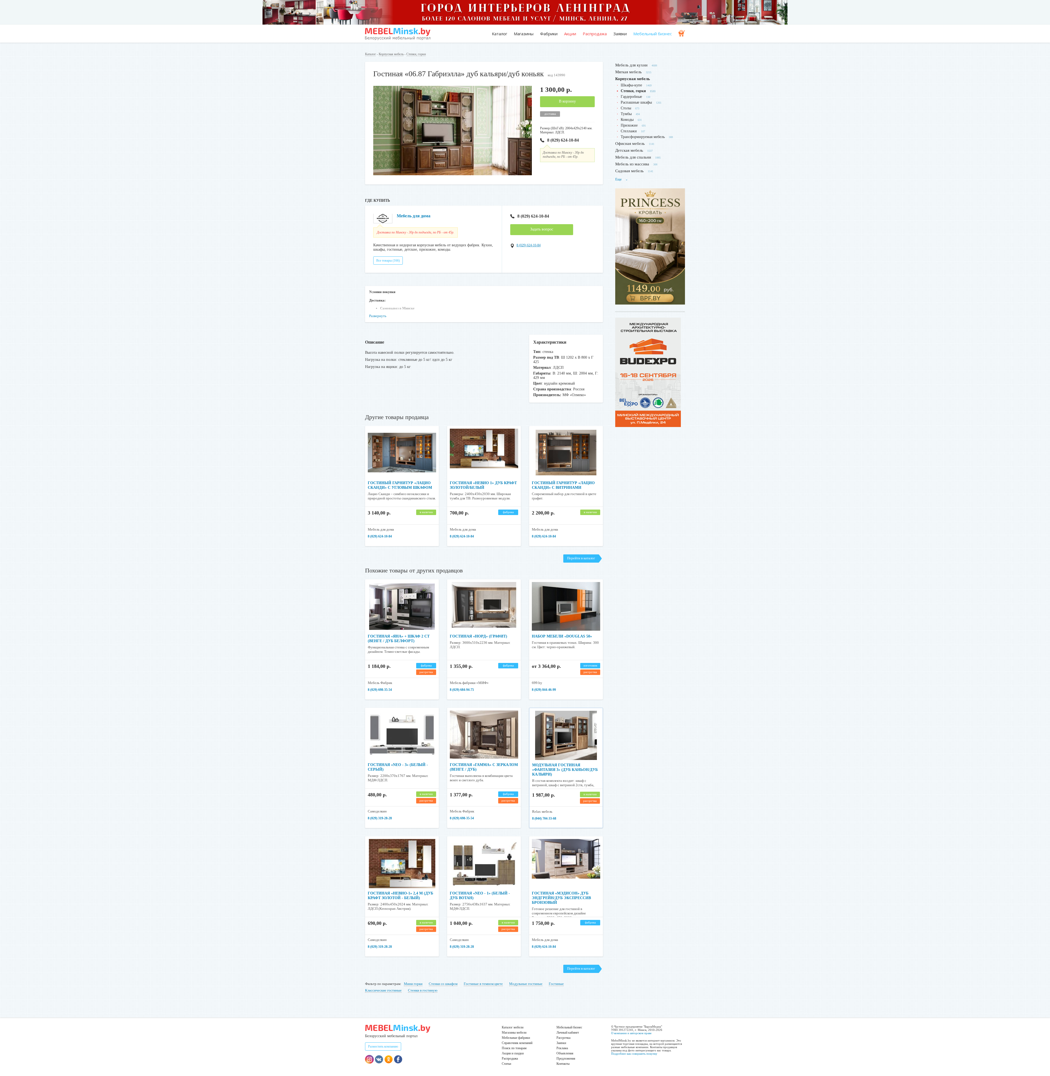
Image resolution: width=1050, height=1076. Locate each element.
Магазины (523, 33)
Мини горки (413, 984)
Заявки (620, 33)
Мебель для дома (413, 216)
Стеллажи (629, 131)
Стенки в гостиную (423, 990)
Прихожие (629, 125)
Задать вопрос (541, 229)
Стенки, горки (416, 54)
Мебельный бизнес (652, 33)
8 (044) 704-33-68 (544, 818)
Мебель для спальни (633, 157)
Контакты (563, 1064)
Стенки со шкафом (443, 984)
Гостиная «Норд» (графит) (478, 636)
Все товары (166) (388, 260)
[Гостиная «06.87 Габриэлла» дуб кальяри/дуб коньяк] (452, 174)
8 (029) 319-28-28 (380, 818)
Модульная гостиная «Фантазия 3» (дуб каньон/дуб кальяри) (565, 769)
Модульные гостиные (525, 984)
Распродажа (595, 33)
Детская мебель (629, 150)
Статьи (506, 1064)
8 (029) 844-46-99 (544, 690)
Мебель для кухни (631, 65)
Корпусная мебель (391, 54)
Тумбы (626, 114)
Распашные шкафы (636, 102)
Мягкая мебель (628, 72)
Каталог (499, 33)
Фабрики (549, 33)
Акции (570, 33)
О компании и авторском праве (631, 1033)
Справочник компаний (517, 1043)
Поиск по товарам (514, 1048)
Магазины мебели (514, 1032)
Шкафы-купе (631, 85)
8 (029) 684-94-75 (462, 690)
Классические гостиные (383, 990)
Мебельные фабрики (516, 1038)
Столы (626, 108)
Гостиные (556, 984)
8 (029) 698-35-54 (380, 690)
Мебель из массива (632, 164)
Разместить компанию (383, 1046)
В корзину (567, 101)
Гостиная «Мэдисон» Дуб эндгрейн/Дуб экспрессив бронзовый (561, 898)
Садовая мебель (629, 171)
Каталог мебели (512, 1027)
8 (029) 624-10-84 (563, 140)
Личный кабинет (567, 1032)
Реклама (562, 1048)
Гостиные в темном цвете (483, 984)
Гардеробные (631, 97)
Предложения (565, 1058)
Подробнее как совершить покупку (634, 1053)
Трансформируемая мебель (643, 137)
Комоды (627, 120)
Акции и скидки (513, 1053)
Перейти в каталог (581, 558)
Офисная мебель (630, 143)
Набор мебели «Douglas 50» (562, 636)
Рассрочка (563, 1038)
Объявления (564, 1053)
